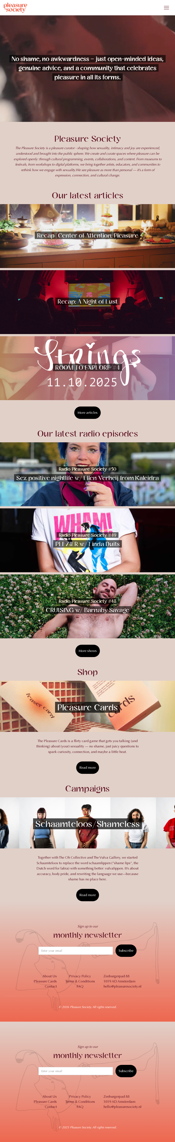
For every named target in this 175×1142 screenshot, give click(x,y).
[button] (166, 8)
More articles (87, 413)
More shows (88, 651)
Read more (87, 768)
